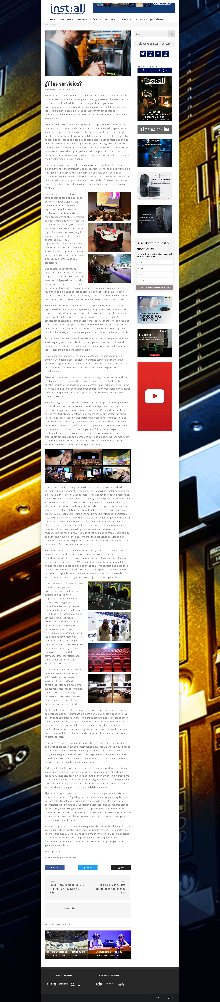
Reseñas (109, 19)
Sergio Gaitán (51, 89)
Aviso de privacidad (168, 998)
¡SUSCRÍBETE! (156, 19)
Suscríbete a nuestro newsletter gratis (155, 287)
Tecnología (124, 19)
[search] (171, 33)
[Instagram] (150, 54)
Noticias (80, 19)
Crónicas (95, 19)
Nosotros (151, 998)
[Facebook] (158, 54)
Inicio (53, 19)
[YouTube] (165, 54)
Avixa (60, 90)
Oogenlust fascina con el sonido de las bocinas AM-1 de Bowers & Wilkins (67, 887)
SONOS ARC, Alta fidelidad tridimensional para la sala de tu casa (109, 887)
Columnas (140, 19)
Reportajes (65, 19)
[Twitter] (143, 54)
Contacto (158, 998)
